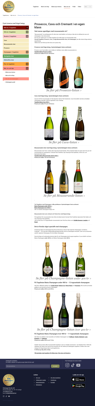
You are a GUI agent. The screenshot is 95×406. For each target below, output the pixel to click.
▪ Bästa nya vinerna (10, 72)
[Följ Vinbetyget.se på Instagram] (67, 365)
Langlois (85, 220)
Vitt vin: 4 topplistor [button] (10, 32)
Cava (5, 40)
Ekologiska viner (9, 56)
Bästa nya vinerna (56, 6)
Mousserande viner (9, 44)
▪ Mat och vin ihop (9, 75)
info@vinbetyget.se (11, 393)
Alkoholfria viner (9, 60)
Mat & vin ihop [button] (45, 6)
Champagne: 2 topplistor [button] (11, 52)
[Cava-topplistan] (63, 125)
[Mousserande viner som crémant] (34, 200)
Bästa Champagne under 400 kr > (43, 206)
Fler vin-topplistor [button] (9, 64)
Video (79, 6)
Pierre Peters (69, 285)
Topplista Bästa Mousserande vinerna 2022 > (46, 155)
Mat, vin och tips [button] (9, 68)
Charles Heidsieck (79, 337)
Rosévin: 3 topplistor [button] (10, 36)
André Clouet (54, 285)
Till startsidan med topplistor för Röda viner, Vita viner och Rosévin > (52, 353)
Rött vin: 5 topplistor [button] (10, 27)
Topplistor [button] (36, 6)
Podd (74, 6)
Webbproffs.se (10, 400)
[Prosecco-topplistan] (63, 74)
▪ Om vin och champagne (11, 79)
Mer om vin (67, 6)
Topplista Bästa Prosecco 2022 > (43, 51)
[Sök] (90, 6)
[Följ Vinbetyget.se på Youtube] (78, 365)
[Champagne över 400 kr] (63, 312)
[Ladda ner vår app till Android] (78, 385)
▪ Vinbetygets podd (10, 82)
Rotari (36, 222)
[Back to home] (9, 7)
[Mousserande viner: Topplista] (63, 178)
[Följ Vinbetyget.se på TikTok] (73, 365)
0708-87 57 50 (8, 391)
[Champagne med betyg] (63, 261)
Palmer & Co (62, 285)
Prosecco (7, 48)
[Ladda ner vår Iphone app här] (78, 379)
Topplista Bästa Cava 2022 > (42, 102)
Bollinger (71, 337)
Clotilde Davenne (78, 220)
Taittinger (44, 338)
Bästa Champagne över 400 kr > (42, 207)
